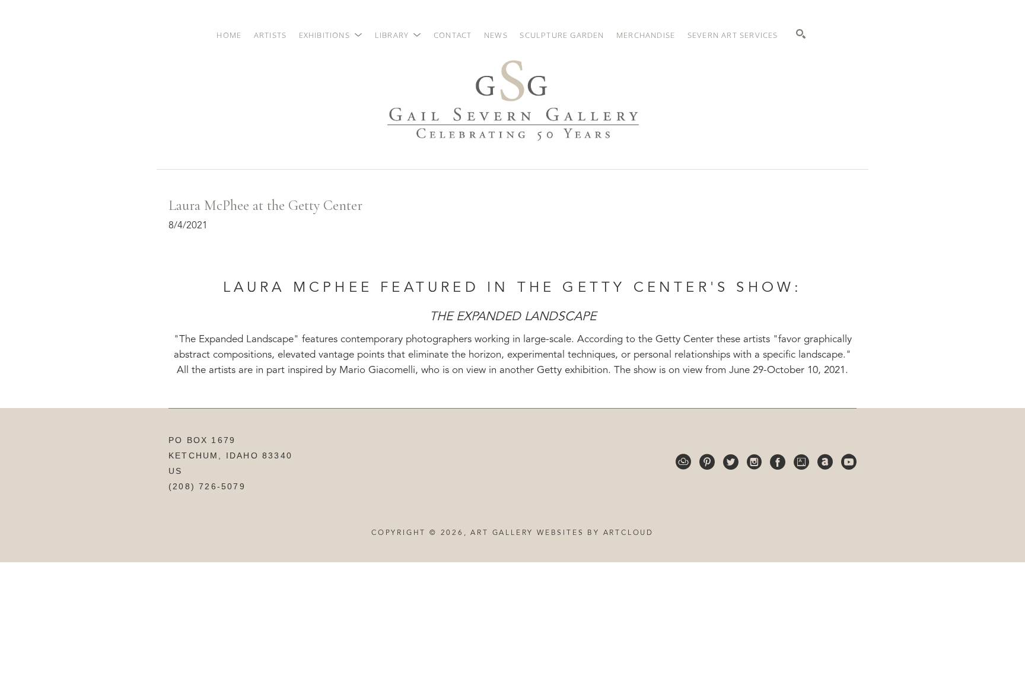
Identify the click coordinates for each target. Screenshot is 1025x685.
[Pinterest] (707, 462)
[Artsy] (801, 462)
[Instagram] (754, 462)
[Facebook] (777, 462)
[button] (331, 35)
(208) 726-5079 (207, 486)
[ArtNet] (825, 462)
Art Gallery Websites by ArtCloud (562, 533)
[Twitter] (730, 462)
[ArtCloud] (683, 462)
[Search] (801, 34)
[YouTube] (849, 462)
